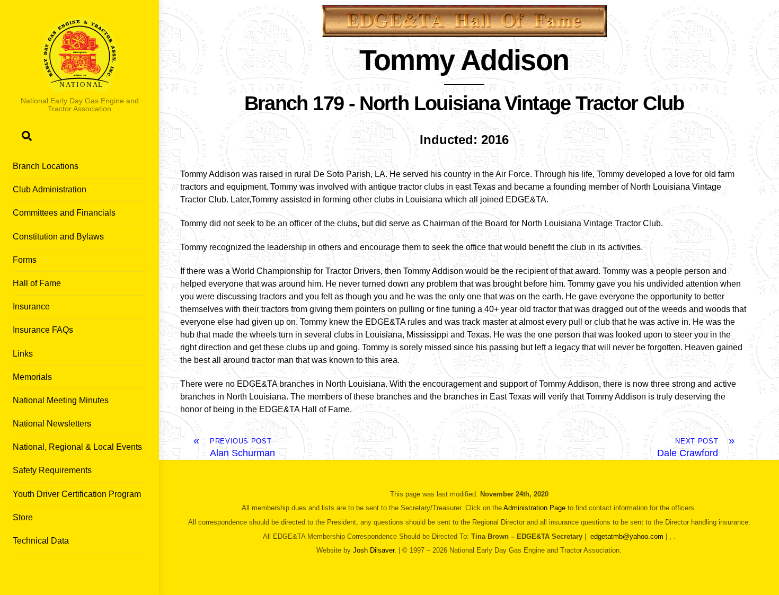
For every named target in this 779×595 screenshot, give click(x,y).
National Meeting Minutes (61, 400)
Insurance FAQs (43, 329)
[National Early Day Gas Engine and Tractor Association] (80, 87)
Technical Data (41, 540)
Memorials (32, 376)
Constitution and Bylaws (58, 236)
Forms (25, 259)
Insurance (31, 306)
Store (23, 517)
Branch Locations (45, 166)
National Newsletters (52, 423)
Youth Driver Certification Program (77, 494)
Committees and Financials (64, 212)
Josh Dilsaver (373, 550)
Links (23, 353)
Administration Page (534, 508)
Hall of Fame (37, 283)
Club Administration (49, 189)
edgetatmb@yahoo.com (626, 536)
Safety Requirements (52, 470)
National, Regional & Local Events (77, 446)
